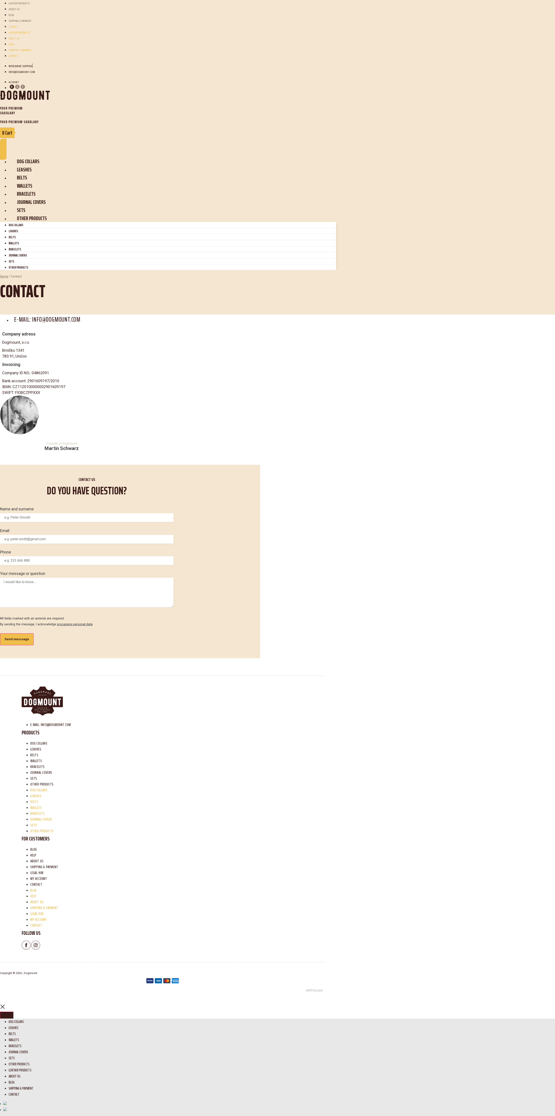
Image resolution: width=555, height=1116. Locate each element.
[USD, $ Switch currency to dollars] (17, 87)
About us (14, 9)
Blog (11, 15)
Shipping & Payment (20, 20)
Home (4, 276)
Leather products (19, 32)
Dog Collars (28, 161)
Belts (22, 177)
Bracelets (26, 194)
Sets (21, 210)
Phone (5, 552)
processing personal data (75, 624)
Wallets (24, 186)
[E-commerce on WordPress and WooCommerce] (314, 990)
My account (38, 879)
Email (4, 531)
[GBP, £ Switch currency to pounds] (23, 87)
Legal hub (37, 873)
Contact (14, 26)
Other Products (32, 218)
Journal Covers (31, 202)
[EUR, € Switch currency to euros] (12, 87)
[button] (3, 149)
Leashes (24, 169)
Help (33, 855)
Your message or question (22, 574)
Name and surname (17, 509)
